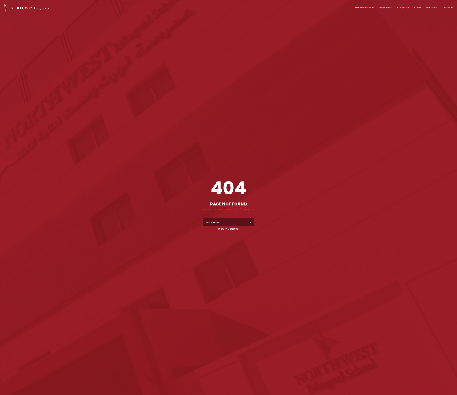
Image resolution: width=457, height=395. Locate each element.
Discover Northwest (365, 7)
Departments (385, 7)
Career (417, 7)
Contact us (447, 7)
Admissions (431, 7)
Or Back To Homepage (228, 229)
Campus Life (403, 7)
